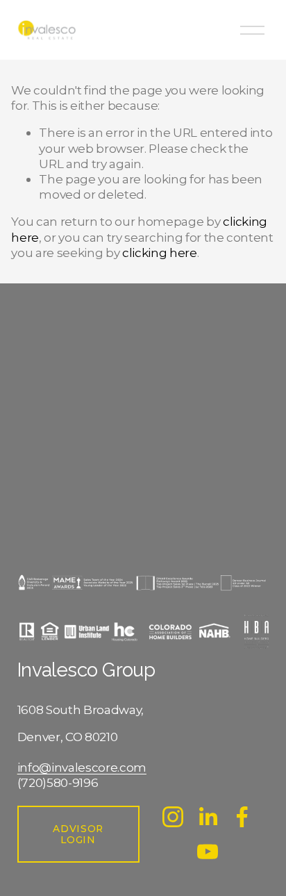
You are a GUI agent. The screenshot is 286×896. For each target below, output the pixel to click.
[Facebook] (242, 817)
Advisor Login (78, 834)
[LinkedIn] (207, 817)
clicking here (159, 252)
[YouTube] (207, 851)
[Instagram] (173, 817)
